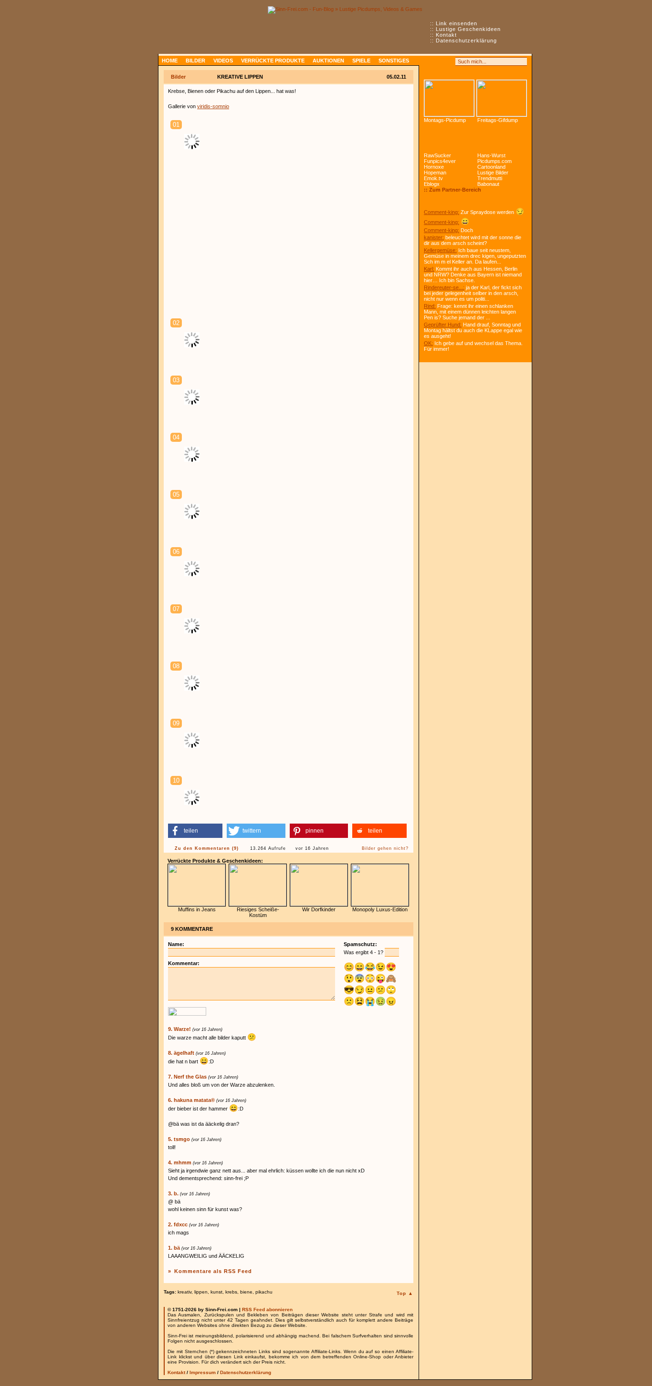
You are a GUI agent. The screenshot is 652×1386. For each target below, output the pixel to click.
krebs (231, 1291)
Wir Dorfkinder (319, 909)
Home (170, 60)
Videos (223, 60)
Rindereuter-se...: (444, 287)
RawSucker (437, 155)
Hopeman (435, 172)
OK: (428, 343)
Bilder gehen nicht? (385, 848)
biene (246, 1291)
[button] (195, 831)
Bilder (195, 60)
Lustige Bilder (492, 172)
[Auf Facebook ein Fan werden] (438, 61)
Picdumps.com (494, 161)
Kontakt (446, 35)
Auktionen (328, 60)
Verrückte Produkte (273, 60)
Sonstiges (394, 60)
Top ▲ (405, 1293)
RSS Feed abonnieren (267, 1309)
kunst (216, 1291)
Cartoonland (491, 167)
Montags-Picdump (445, 120)
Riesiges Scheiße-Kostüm (258, 912)
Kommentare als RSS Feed (213, 1271)
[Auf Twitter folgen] (449, 61)
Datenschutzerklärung (466, 40)
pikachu (264, 1291)
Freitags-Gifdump (497, 120)
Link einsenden (456, 23)
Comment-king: (441, 212)
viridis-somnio (213, 106)
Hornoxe (434, 167)
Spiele (361, 60)
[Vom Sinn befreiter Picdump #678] (449, 98)
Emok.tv (433, 178)
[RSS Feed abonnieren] (428, 61)
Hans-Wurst (491, 155)
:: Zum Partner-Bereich (452, 190)
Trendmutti (489, 178)
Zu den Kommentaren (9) (207, 848)
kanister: (434, 237)
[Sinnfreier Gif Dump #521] (501, 98)
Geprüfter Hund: (443, 324)
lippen (201, 1291)
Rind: (430, 306)
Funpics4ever (440, 161)
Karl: (429, 269)
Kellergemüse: (440, 250)
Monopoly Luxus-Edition (380, 909)
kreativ (184, 1291)
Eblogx (432, 184)
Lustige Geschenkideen (468, 29)
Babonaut (488, 184)
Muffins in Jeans (197, 909)
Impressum (202, 1372)
